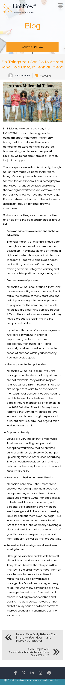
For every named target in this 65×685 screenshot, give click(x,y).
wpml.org (33, 680)
